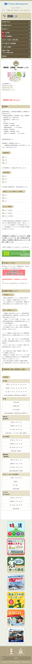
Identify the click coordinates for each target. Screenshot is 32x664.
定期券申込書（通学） (7, 87)
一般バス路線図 (7, 47)
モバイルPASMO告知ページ (13, 283)
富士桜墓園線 (8, 36)
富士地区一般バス (6, 21)
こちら (12, 139)
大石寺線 (7, 32)
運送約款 (4, 56)
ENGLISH (13, 7)
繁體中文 (18, 7)
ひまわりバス (10, 39)
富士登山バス (5, 29)
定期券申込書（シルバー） (9, 89)
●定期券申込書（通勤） (7, 85)
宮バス (9, 43)
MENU (16, 658)
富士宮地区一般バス (7, 25)
